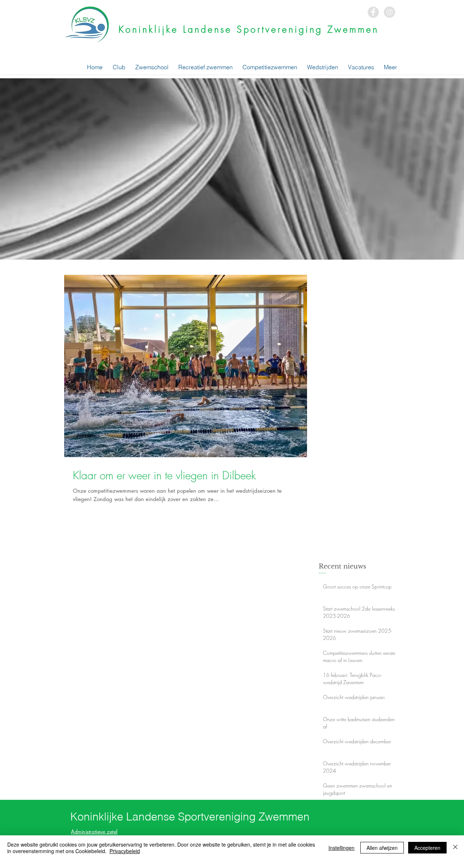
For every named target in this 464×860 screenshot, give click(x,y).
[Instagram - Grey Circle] (389, 12)
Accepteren (427, 847)
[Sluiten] (455, 847)
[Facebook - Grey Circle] (373, 12)
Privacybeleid (124, 851)
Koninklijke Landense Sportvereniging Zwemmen (249, 29)
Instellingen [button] (341, 847)
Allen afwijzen (382, 847)
